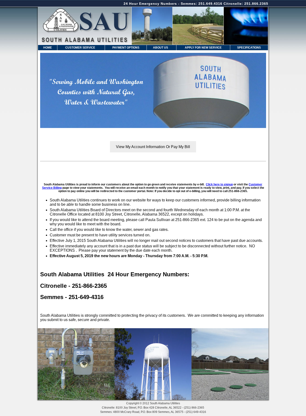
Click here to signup (219, 184)
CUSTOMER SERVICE (80, 47)
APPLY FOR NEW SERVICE (203, 47)
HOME (47, 47)
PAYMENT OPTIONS (125, 47)
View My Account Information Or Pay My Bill (153, 147)
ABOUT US (160, 47)
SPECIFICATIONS (249, 47)
